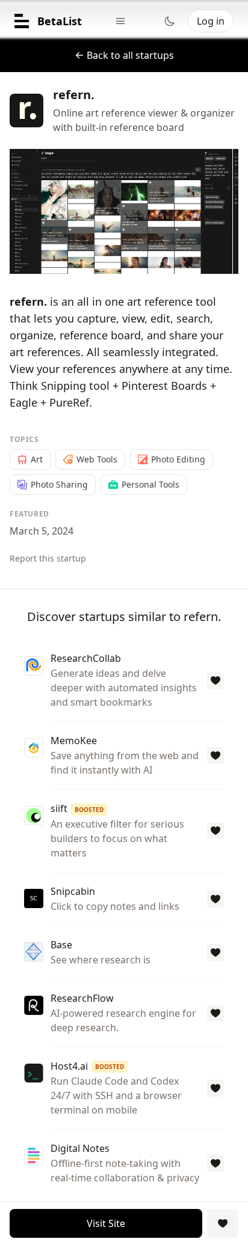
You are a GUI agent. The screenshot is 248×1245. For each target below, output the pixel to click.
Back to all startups (130, 55)
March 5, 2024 (41, 531)
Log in (211, 21)
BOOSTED (89, 809)
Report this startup (48, 558)
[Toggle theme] (170, 21)
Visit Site (106, 1223)
